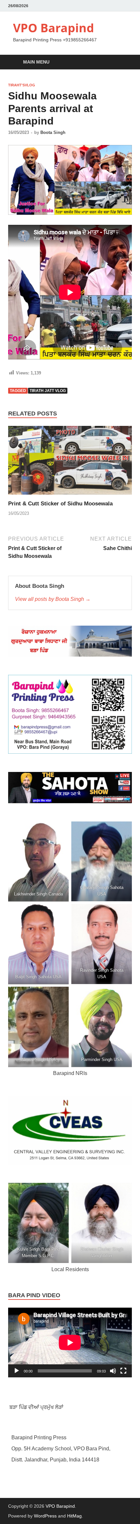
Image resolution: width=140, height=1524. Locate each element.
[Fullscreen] (123, 1371)
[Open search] (124, 62)
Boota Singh (52, 132)
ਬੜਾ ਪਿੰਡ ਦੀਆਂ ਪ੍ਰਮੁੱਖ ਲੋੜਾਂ (35, 1407)
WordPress (45, 1515)
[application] (70, 1342)
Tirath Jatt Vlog (48, 390)
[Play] (16, 1371)
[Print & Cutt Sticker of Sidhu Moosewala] (70, 462)
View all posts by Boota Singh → (53, 599)
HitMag (74, 1515)
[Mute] (113, 1371)
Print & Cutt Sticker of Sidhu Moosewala (60, 504)
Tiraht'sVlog (21, 85)
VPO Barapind (53, 28)
